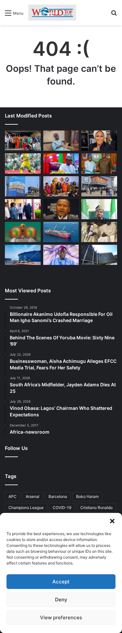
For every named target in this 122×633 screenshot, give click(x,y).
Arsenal (32, 496)
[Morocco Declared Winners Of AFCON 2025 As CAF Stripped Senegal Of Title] (23, 232)
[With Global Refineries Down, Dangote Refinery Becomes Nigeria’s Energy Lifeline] (23, 255)
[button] (112, 521)
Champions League (26, 507)
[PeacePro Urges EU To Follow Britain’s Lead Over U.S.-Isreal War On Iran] (99, 255)
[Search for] (114, 15)
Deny (61, 599)
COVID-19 (62, 507)
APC (12, 496)
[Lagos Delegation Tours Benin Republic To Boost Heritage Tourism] (23, 209)
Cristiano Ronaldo (96, 507)
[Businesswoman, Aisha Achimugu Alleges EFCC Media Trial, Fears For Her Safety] (99, 141)
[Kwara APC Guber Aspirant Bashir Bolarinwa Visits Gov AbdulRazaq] (99, 163)
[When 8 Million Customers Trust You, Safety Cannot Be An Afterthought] (23, 186)
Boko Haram (87, 496)
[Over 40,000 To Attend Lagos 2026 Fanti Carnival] (61, 186)
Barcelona (57, 496)
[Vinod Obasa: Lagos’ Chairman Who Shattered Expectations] (61, 141)
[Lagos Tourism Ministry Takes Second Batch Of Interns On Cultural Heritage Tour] (23, 141)
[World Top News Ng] (52, 13)
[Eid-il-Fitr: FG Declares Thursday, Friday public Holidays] (99, 209)
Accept (61, 582)
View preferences (61, 617)
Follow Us (16, 448)
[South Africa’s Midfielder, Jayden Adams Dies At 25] (23, 163)
